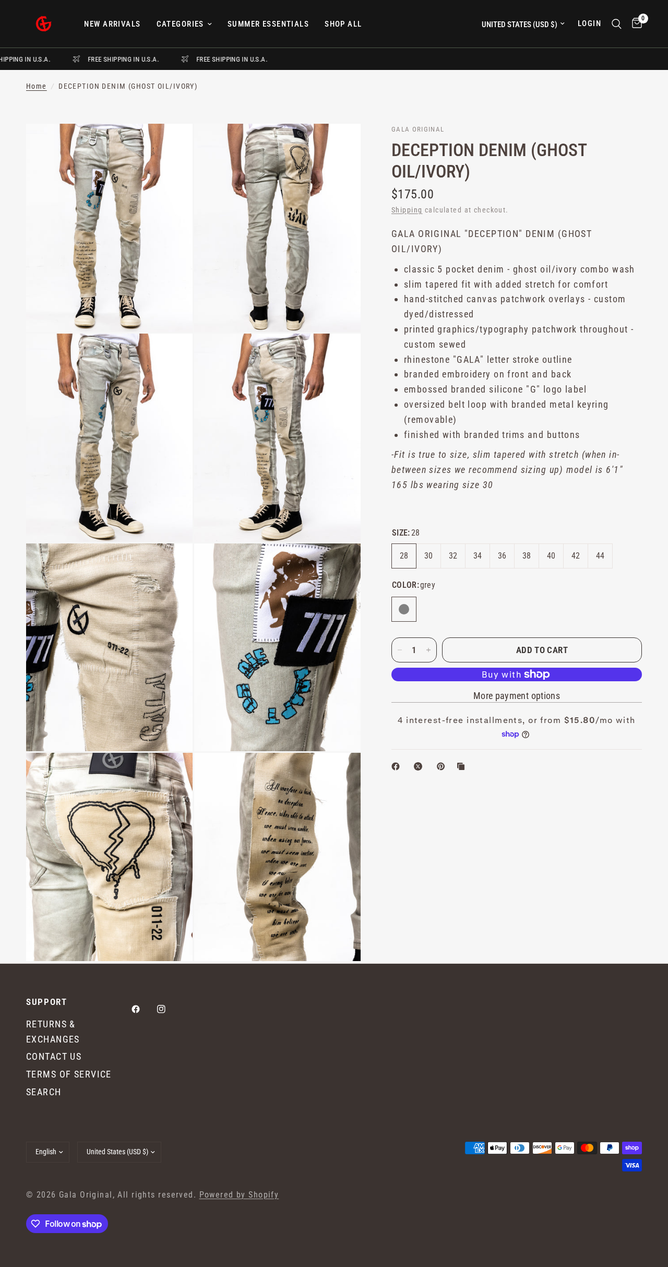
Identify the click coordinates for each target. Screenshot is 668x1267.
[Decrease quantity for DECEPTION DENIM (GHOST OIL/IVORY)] (400, 650)
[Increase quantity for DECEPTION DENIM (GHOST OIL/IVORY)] (428, 650)
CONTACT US (53, 1056)
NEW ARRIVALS (112, 24)
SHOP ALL (343, 24)
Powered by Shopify (239, 1195)
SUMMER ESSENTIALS (268, 24)
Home (36, 86)
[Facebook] (143, 1009)
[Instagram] (168, 1009)
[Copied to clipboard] (463, 766)
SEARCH (44, 1091)
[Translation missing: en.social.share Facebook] (397, 766)
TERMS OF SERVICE (69, 1074)
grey (403, 609)
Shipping (406, 210)
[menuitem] (112, 24)
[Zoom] (171, 146)
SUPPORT (46, 1002)
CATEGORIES (180, 24)
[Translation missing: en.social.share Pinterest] (443, 766)
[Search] (616, 24)
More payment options (516, 696)
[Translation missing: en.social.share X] (420, 766)
